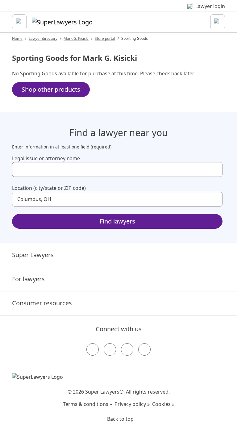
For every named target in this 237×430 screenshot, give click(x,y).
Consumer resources (42, 303)
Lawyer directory (43, 38)
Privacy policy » (132, 404)
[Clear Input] (215, 169)
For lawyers (28, 279)
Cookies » (163, 404)
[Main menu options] (19, 22)
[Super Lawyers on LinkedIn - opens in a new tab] (144, 349)
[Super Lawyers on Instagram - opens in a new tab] (110, 349)
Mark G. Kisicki (76, 38)
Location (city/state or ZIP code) (49, 188)
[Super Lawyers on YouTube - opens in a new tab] (127, 349)
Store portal (105, 38)
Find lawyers (117, 221)
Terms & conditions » (87, 404)
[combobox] (117, 169)
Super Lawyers (33, 255)
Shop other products (51, 89)
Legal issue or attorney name (46, 158)
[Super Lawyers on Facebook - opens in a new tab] (92, 349)
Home (17, 38)
